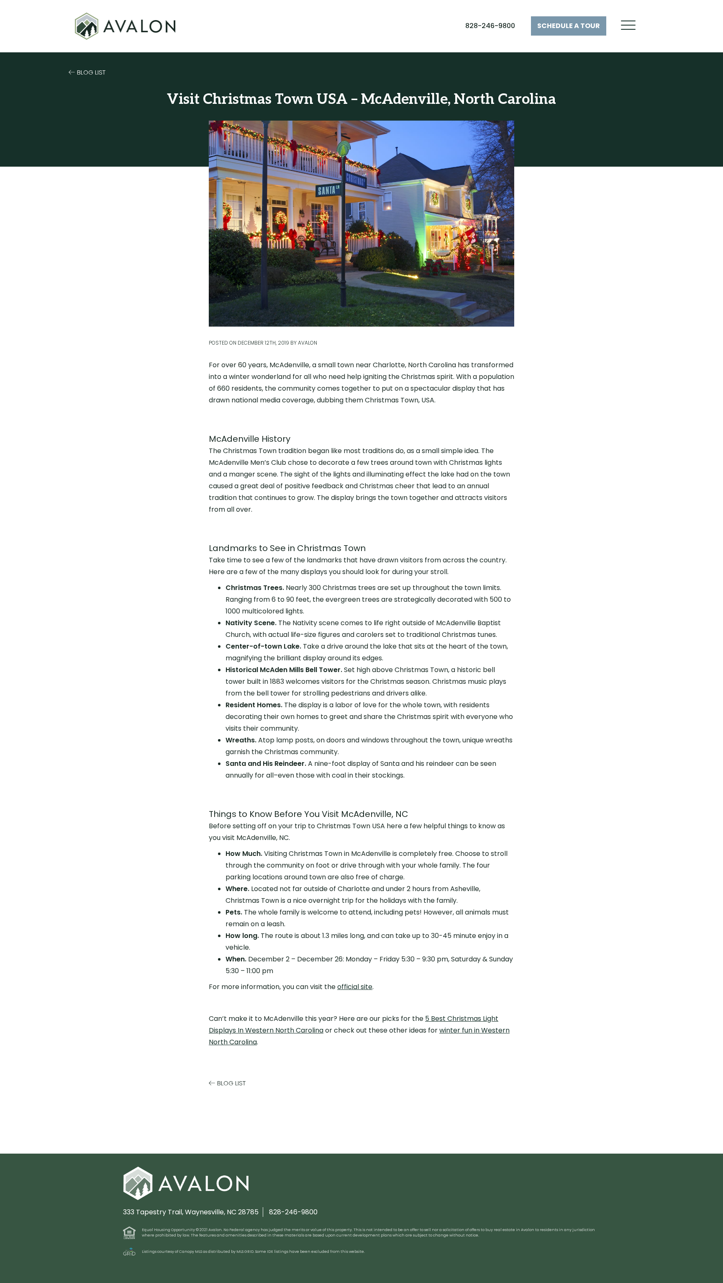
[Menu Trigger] (628, 25)
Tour (568, 26)
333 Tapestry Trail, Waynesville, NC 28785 (191, 1212)
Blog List (91, 72)
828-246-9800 (490, 26)
